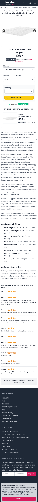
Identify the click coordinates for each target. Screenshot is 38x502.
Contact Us (6, 419)
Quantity (7, 88)
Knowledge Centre (9, 407)
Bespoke (5, 404)
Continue (19, 499)
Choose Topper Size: (11, 66)
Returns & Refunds (9, 422)
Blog (3, 410)
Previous (3, 30)
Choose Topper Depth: (12, 76)
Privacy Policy (7, 413)
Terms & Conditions (10, 416)
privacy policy (24, 494)
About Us (5, 398)
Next (34, 30)
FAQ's (4, 401)
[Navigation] (3, 3)
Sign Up (31, 474)
